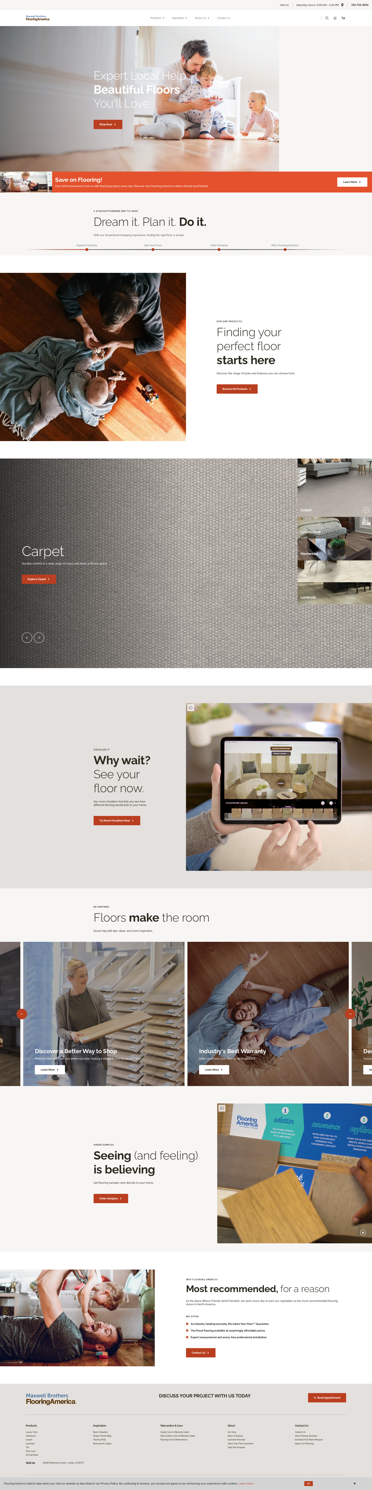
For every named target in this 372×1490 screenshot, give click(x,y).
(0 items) (343, 18)
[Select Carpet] (366, 510)
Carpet (29, 1439)
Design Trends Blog (102, 1436)
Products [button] (155, 17)
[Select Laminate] (366, 597)
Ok (308, 1483)
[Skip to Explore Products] (86, 249)
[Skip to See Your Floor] (153, 249)
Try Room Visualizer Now (114, 820)
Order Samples (108, 1198)
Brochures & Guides (102, 1443)
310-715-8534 (360, 4)
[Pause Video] (363, 860)
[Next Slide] (39, 637)
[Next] (350, 1014)
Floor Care (31, 1451)
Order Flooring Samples (306, 1436)
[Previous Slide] (27, 637)
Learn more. (246, 1483)
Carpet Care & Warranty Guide (174, 1432)
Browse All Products (234, 388)
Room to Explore (235, 1436)
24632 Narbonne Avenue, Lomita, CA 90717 (63, 1463)
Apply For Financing (304, 1443)
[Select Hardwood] (366, 554)
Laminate (30, 1443)
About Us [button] (200, 17)
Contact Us (223, 17)
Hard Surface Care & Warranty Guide (177, 1436)
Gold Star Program (236, 1447)
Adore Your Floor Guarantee (240, 1443)
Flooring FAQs (99, 1439)
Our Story (232, 1432)
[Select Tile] (366, 576)
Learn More (350, 182)
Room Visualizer (100, 1432)
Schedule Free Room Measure (309, 1439)
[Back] (22, 1014)
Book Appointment (328, 1397)
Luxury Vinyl (31, 1432)
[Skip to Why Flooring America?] (285, 249)
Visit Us (284, 5)
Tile (27, 1447)
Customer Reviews (236, 1439)
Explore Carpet (37, 579)
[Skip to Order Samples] (219, 249)
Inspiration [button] (178, 17)
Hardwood (31, 1436)
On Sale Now (32, 1455)
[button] (327, 18)
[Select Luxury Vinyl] (366, 532)
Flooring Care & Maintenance (173, 1439)
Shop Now (105, 124)
